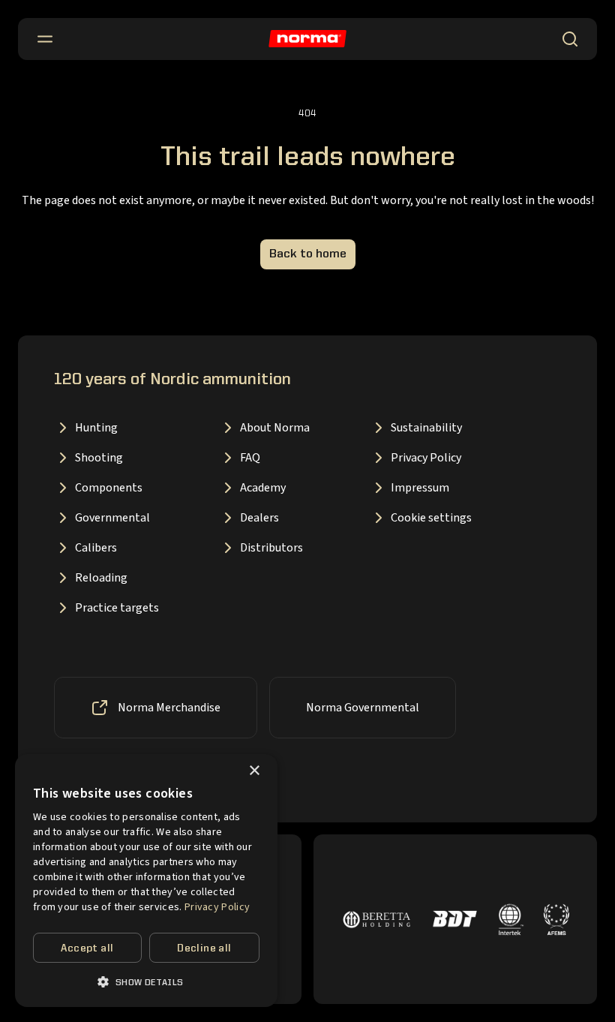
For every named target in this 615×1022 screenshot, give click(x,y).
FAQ (250, 457)
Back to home (307, 254)
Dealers (259, 517)
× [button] (254, 771)
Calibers (96, 548)
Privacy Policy (426, 457)
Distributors (271, 548)
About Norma (275, 427)
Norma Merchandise (169, 707)
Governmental (112, 517)
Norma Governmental (362, 707)
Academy (263, 487)
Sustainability (426, 427)
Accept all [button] (87, 948)
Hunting (96, 427)
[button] (146, 981)
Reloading (101, 578)
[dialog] (146, 880)
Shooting (99, 457)
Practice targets (117, 608)
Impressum (420, 487)
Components (108, 487)
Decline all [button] (204, 948)
